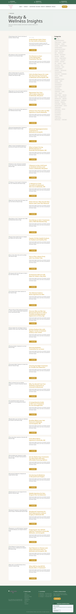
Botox (56, 52)
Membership (27, 599)
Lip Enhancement (57, 91)
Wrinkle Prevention (57, 119)
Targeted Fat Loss (57, 116)
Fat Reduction (57, 70)
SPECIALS (53, 6)
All (55, 38)
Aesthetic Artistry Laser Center (59, 40)
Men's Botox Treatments (62, 96)
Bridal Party (62, 56)
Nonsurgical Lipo (57, 100)
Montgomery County (58, 98)
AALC (58, 38)
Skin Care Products (57, 112)
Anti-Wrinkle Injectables (63, 45)
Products (27, 598)
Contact (26, 603)
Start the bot (56, 610)
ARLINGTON (64, 1)
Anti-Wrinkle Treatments (58, 47)
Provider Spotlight (57, 103)
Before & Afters (28, 596)
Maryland (60, 93)
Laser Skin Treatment (58, 86)
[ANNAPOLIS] (34, 2)
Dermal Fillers (62, 61)
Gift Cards (56, 75)
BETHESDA (12, 1)
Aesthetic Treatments (58, 42)
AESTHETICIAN (32, 6)
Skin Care (63, 109)
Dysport (64, 63)
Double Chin (59, 63)
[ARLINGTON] (60, 2)
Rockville (65, 105)
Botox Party (56, 54)
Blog (26, 602)
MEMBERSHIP (48, 6)
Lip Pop (56, 93)
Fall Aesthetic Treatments (58, 68)
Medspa (56, 96)
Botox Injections (60, 52)
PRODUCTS (43, 6)
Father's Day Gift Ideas (58, 72)
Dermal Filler (57, 61)
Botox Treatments (62, 54)
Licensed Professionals (58, 89)
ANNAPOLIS (38, 1)
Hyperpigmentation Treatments (59, 79)
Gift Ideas (61, 75)
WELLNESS (38, 6)
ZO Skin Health (64, 119)
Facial (62, 65)
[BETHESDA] (9, 2)
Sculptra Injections (57, 109)
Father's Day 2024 (63, 70)
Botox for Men (57, 56)
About (26, 593)
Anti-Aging (56, 45)
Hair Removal (57, 77)
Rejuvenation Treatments (58, 105)
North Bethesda (64, 100)
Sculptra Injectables (58, 107)
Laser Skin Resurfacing (58, 84)
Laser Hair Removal (58, 82)
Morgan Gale (64, 98)
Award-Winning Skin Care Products (60, 49)
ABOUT (20, 6)
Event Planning (57, 65)
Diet (55, 63)
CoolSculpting (57, 59)
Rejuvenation (64, 103)
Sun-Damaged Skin (58, 114)
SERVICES (26, 6)
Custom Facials (63, 59)
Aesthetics (64, 42)
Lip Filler (63, 91)
